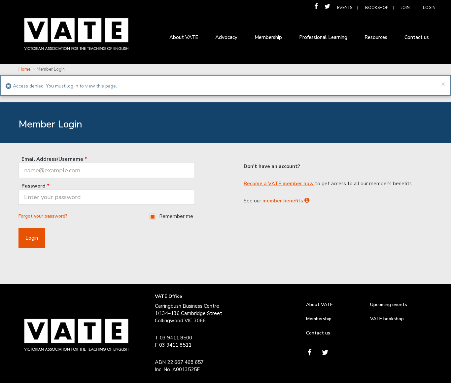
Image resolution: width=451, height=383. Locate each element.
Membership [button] (268, 37)
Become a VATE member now (279, 183)
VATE (76, 38)
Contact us (318, 333)
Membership (318, 319)
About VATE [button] (183, 37)
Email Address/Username (54, 159)
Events (344, 7)
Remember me (176, 216)
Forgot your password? (42, 216)
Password (35, 186)
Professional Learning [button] (323, 37)
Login (429, 7)
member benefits (283, 200)
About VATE (319, 304)
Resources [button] (375, 37)
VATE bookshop (387, 319)
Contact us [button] (416, 37)
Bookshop (376, 7)
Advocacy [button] (226, 37)
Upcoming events (388, 304)
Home (24, 69)
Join (405, 7)
